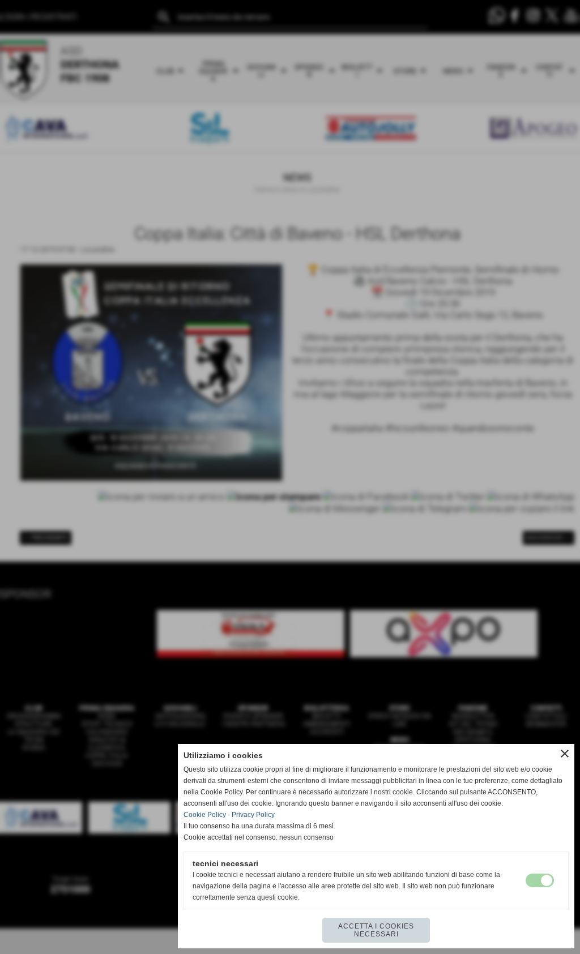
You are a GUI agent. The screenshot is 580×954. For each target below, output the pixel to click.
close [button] (565, 753)
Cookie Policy (205, 815)
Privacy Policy (253, 815)
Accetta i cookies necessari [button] (376, 930)
